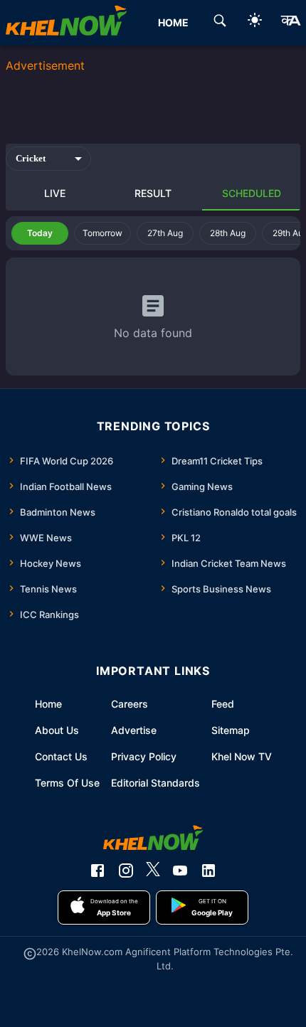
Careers (129, 704)
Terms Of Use (67, 783)
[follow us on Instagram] (125, 870)
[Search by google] (220, 23)
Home (48, 704)
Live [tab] (54, 193)
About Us (57, 730)
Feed (222, 704)
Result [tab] (153, 193)
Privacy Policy (143, 756)
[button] (39, 233)
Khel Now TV (241, 756)
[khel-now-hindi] (290, 22)
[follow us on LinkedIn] (208, 870)
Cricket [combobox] (31, 158)
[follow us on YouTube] (180, 870)
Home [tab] (173, 22)
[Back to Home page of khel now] (66, 22)
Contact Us (61, 756)
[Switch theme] (255, 22)
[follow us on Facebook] (97, 870)
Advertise (134, 730)
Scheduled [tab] (251, 193)
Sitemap (230, 730)
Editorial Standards (155, 783)
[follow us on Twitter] (153, 870)
